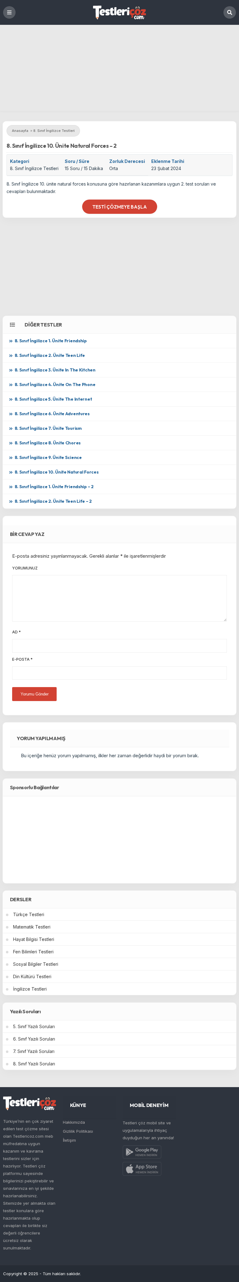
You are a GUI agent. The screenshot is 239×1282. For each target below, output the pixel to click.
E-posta (22, 659)
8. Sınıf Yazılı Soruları (34, 1063)
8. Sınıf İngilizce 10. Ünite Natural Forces (57, 472)
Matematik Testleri (31, 926)
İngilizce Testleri (30, 989)
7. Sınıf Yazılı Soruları (33, 1051)
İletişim (69, 1140)
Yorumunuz (25, 568)
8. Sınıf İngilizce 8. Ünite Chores (48, 443)
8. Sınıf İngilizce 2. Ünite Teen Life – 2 (53, 501)
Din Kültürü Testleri (32, 976)
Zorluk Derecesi (127, 161)
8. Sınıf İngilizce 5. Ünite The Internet (53, 399)
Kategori (19, 161)
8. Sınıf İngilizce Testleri (34, 168)
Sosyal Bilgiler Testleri (35, 964)
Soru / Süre (77, 161)
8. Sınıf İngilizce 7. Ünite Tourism (48, 428)
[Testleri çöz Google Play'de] (142, 1153)
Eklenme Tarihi (167, 161)
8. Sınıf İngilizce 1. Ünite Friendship (51, 341)
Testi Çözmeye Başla (119, 207)
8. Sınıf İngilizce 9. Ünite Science (48, 457)
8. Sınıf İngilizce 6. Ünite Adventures (52, 413)
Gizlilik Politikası (78, 1131)
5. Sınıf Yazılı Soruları (34, 1026)
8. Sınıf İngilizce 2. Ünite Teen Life (50, 355)
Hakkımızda (74, 1122)
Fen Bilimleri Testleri (33, 951)
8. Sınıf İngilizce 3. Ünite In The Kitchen (55, 370)
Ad (16, 632)
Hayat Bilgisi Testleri (33, 939)
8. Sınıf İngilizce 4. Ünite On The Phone (55, 384)
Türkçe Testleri (28, 914)
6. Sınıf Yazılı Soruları (34, 1038)
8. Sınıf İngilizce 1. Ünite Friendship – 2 (54, 486)
